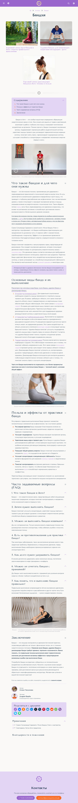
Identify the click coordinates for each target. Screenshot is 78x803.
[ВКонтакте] (20, 710)
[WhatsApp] (56, 710)
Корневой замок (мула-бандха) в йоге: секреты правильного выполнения (20, 50)
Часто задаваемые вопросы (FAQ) (28, 110)
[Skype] (16, 713)
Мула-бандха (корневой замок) (26, 294)
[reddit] (52, 710)
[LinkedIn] (48, 710)
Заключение (21, 113)
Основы (37, 10)
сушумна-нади (17, 252)
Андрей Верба (30, 697)
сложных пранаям (48, 459)
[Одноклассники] (24, 710)
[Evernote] (20, 713)
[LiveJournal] (40, 710)
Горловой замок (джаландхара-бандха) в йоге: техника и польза (37, 83)
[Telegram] (28, 710)
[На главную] (30, 10)
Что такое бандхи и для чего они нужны (30, 104)
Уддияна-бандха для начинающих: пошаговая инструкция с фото (55, 49)
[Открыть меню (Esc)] (4, 3)
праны (19, 207)
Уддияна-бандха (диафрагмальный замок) (29, 317)
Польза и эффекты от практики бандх (30, 107)
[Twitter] (36, 710)
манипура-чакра (43, 327)
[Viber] (60, 710)
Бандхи (46, 10)
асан (25, 469)
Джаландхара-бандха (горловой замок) (29, 340)
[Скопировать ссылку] (16, 710)
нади (21, 219)
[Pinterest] (44, 710)
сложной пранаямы (44, 262)
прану (25, 453)
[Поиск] (68, 3)
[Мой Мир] (32, 710)
